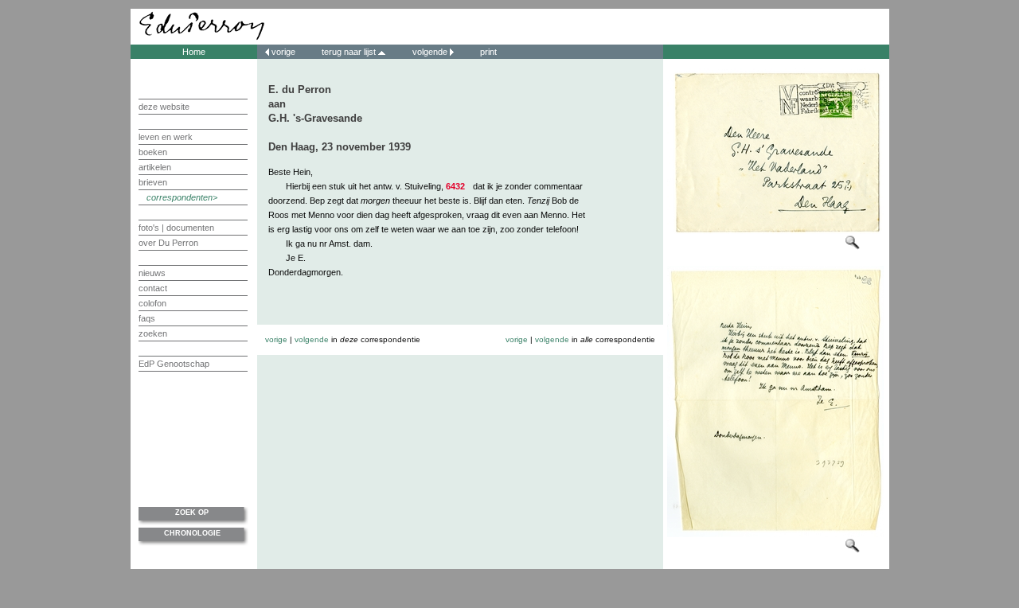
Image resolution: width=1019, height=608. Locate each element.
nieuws (152, 273)
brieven (153, 182)
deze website (164, 106)
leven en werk (166, 137)
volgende (430, 52)
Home (193, 52)
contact (153, 288)
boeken (153, 152)
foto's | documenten (176, 227)
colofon (152, 303)
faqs (147, 318)
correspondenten (179, 197)
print (487, 52)
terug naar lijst (350, 52)
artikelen (155, 167)
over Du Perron (168, 242)
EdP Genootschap (174, 363)
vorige (283, 52)
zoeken (153, 333)
